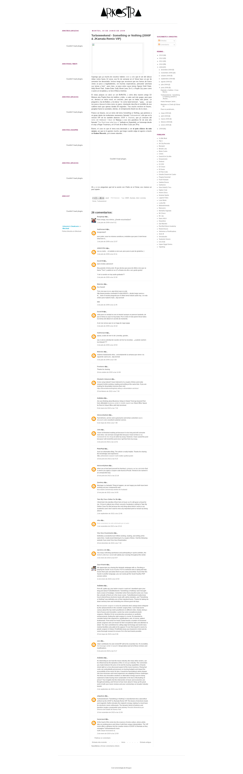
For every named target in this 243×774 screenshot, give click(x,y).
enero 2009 (165, 125)
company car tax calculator (135, 468)
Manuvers (162, 208)
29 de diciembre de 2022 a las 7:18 (109, 543)
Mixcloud (66, 228)
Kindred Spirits (164, 195)
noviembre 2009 (167, 73)
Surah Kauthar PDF (116, 569)
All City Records (164, 143)
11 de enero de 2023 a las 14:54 (108, 579)
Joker (93, 79)
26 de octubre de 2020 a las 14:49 (109, 372)
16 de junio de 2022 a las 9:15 (107, 459)
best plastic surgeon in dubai (109, 606)
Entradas (163, 41)
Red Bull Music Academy (167, 226)
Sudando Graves (164, 239)
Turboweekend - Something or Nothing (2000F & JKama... (170, 97)
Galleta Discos (164, 182)
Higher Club (163, 190)
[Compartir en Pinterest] (103, 198)
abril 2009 (164, 116)
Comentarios (164, 45)
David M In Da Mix (165, 156)
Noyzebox (162, 221)
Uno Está (162, 242)
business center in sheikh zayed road (121, 403)
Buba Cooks (163, 151)
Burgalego (101, 217)
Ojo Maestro (163, 224)
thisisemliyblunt (102, 415)
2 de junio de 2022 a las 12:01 (107, 442)
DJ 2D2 (161, 164)
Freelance (100, 366)
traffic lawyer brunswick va (106, 731)
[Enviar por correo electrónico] (93, 198)
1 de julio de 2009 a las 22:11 (107, 254)
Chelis (161, 154)
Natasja (119, 120)
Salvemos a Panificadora (167, 231)
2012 (161, 58)
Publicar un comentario (102, 738)
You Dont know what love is (108, 122)
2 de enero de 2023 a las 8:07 (107, 558)
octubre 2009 (165, 76)
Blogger (128, 768)
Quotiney (100, 482)
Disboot (161, 161)
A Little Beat (163, 138)
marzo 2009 (165, 119)
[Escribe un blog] (96, 198)
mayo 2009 (165, 113)
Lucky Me (162, 203)
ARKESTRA (101, 248)
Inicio (123, 742)
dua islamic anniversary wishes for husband (112, 489)
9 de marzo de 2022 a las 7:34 (107, 408)
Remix (94, 201)
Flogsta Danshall (164, 177)
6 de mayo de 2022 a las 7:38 (107, 423)
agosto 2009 (165, 82)
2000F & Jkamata (128, 118)
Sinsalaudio (163, 237)
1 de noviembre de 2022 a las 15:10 (109, 526)
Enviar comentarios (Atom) (110, 746)
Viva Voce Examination (105, 533)
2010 (161, 64)
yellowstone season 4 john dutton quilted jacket (116, 456)
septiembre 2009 (167, 79)
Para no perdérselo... (168, 109)
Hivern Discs (163, 193)
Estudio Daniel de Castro (167, 174)
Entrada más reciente (99, 742)
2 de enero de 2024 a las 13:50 (108, 733)
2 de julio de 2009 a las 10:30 (107, 277)
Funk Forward (163, 180)
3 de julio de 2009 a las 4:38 (107, 360)
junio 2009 (165, 88)
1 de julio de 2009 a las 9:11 (106, 222)
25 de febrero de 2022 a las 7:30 (108, 391)
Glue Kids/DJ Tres (165, 187)
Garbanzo (162, 185)
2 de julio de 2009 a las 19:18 (107, 326)
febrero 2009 (165, 122)
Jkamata (132, 198)
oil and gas (126, 663)
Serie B (161, 234)
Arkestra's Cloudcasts (71, 226)
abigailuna (100, 696)
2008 (161, 129)
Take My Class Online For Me (107, 499)
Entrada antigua (145, 742)
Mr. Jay (161, 216)
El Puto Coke (163, 172)
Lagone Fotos (163, 198)
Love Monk (162, 200)
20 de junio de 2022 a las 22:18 (108, 476)
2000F (127, 198)
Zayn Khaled (101, 565)
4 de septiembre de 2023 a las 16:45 (109, 689)
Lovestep (143, 198)
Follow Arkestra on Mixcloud (71, 231)
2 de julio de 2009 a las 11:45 (107, 305)
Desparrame (163, 159)
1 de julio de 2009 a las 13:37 (107, 241)
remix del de (103, 120)
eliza (98, 520)
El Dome (162, 169)
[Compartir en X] (98, 198)
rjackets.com (102, 550)
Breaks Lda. (163, 149)
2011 (161, 61)
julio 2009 (164, 84)
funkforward (101, 229)
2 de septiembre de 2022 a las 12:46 (109, 513)
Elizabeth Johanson (104, 379)
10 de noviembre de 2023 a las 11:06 (110, 712)
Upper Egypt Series (165, 244)
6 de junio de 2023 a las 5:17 (107, 651)
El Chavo (162, 167)
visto (127, 77)
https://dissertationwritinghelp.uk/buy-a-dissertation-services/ (117, 388)
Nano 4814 (163, 218)
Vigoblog (162, 247)
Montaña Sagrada (165, 211)
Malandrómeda (164, 205)
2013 (161, 55)
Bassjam (162, 146)
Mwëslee (100, 284)
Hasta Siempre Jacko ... (169, 101)
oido (133, 77)
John (99, 430)
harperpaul (101, 719)
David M (100, 261)
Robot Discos (163, 229)
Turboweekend (135, 115)
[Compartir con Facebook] (100, 198)
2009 (161, 67)
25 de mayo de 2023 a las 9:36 (107, 634)
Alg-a (161, 141)
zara (98, 641)
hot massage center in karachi (107, 646)
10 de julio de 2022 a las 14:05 (107, 492)
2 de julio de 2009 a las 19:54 (107, 345)
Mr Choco (162, 213)
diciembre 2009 (166, 70)
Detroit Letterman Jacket (105, 555)
